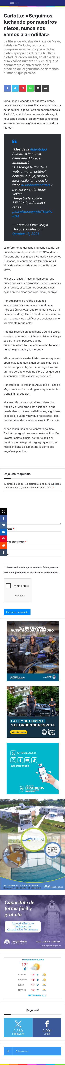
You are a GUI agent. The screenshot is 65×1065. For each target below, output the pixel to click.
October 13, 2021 (25, 234)
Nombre (9, 528)
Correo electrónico (15, 541)
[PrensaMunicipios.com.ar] (15, 3)
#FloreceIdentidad (35, 185)
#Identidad (38, 149)
